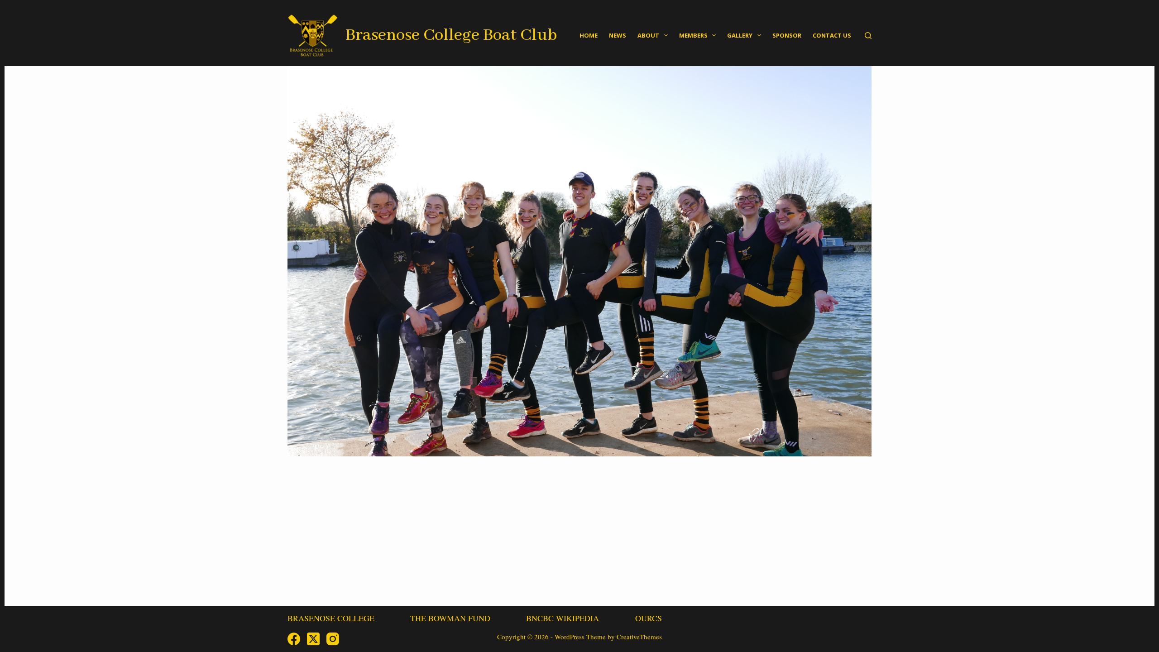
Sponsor (786, 35)
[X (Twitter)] (313, 639)
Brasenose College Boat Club (451, 35)
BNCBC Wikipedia (562, 618)
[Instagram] (332, 639)
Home (589, 35)
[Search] (868, 35)
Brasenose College (330, 618)
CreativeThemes (639, 636)
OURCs (648, 618)
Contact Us (832, 35)
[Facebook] (293, 639)
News (617, 35)
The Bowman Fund (450, 618)
